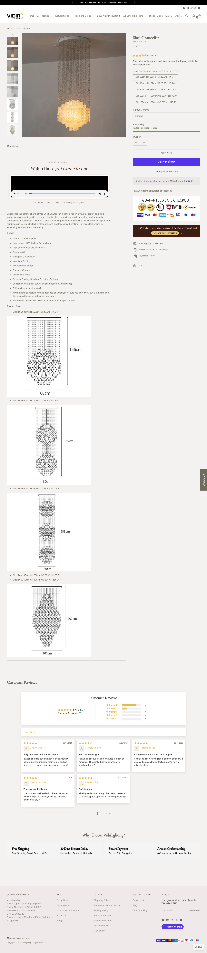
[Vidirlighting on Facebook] (184, 8)
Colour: (141, 109)
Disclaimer (99, 930)
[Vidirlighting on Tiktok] (191, 8)
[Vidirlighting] (15, 16)
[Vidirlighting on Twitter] (195, 8)
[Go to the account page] (192, 16)
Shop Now (62, 900)
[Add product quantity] (144, 142)
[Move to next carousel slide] (197, 876)
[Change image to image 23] (12, 39)
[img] (30, 743)
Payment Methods (103, 920)
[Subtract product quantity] (135, 142)
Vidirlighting (26, 943)
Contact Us (138, 900)
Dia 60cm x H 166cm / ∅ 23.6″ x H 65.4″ (155, 76)
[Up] (12, 35)
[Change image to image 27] (12, 91)
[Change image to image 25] (12, 65)
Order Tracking (140, 910)
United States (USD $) (18, 938)
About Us (61, 915)
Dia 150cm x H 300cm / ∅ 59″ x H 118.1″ (155, 102)
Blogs (60, 920)
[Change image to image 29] (12, 117)
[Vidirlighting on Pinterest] (188, 8)
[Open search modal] (187, 16)
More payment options (166, 171)
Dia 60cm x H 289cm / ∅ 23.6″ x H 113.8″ (156, 89)
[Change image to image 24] (12, 52)
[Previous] (73, 2)
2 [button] (102, 813)
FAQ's (136, 905)
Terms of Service (102, 915)
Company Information (68, 910)
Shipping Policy (102, 900)
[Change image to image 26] (12, 78)
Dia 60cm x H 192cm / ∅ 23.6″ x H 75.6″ (155, 83)
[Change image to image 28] (12, 104)
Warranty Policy (102, 925)
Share (140, 266)
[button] (140, 55)
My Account (63, 905)
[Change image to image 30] (12, 130)
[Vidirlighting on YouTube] (199, 8)
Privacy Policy (101, 910)
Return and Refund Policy (107, 905)
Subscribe (194, 910)
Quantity (137, 136)
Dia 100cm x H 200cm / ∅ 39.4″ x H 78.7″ (156, 95)
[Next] (134, 2)
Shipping (143, 190)
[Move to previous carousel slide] (191, 876)
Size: (156, 71)
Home (9, 28)
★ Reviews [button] (204, 480)
